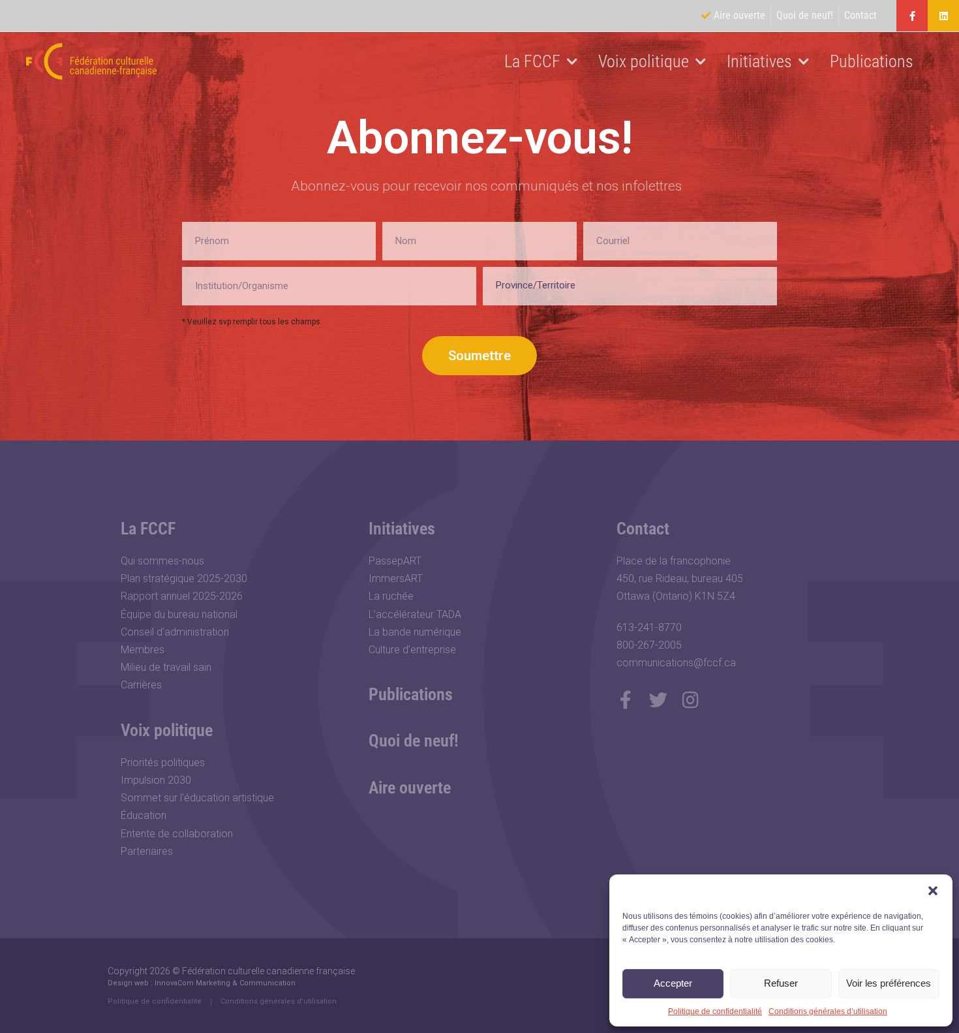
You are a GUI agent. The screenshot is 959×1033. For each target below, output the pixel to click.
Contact (642, 528)
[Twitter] (658, 700)
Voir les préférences (888, 983)
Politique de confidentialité (715, 1011)
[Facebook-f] (912, 15)
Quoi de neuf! (414, 740)
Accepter (673, 983)
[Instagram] (691, 700)
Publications (871, 61)
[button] (932, 890)
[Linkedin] (943, 15)
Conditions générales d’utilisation (828, 1011)
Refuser (781, 983)
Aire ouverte (410, 787)
